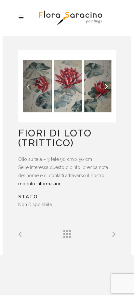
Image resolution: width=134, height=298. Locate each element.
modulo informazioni (40, 183)
